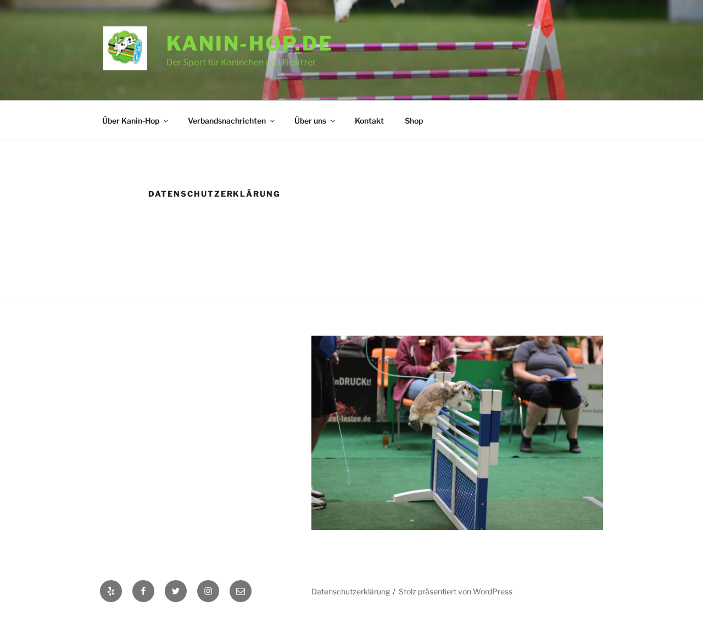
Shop (414, 120)
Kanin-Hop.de (249, 43)
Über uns (310, 120)
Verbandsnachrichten (227, 120)
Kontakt (369, 120)
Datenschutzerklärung (350, 591)
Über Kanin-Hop (130, 120)
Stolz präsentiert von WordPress (455, 591)
